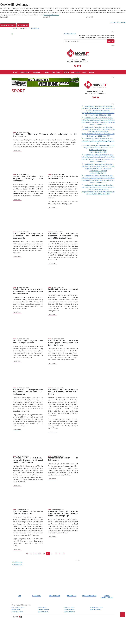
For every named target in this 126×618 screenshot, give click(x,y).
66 (27, 554)
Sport (66, 72)
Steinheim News (17, 612)
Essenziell (3, 17)
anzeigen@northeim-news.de (105, 37)
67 (31, 554)
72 (51, 554)
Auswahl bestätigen (8, 25)
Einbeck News (69, 607)
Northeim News (95, 609)
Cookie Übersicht (89, 596)
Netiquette (71, 596)
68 (35, 554)
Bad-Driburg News (18, 607)
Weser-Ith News (69, 612)
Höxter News (16, 609)
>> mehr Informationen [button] (118, 22)
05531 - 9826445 (91, 37)
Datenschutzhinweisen (51, 15)
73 (56, 554)
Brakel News (42, 607)
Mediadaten (35, 28)
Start (15, 72)
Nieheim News (69, 609)
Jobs (84, 72)
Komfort (88, 17)
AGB (19, 596)
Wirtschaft (57, 72)
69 (40, 554)
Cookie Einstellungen (107, 596)
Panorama (75, 72)
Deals (91, 72)
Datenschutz (54, 596)
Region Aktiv (25, 72)
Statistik (45, 17)
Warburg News (43, 612)
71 (47, 554)
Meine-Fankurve (43, 609)
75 (64, 554)
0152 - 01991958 (91, 35)
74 (60, 554)
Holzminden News (96, 607)
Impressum (36, 596)
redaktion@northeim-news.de (105, 35)
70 (44, 554)
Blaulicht (37, 72)
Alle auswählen (23, 25)
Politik (46, 72)
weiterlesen (17, 150)
